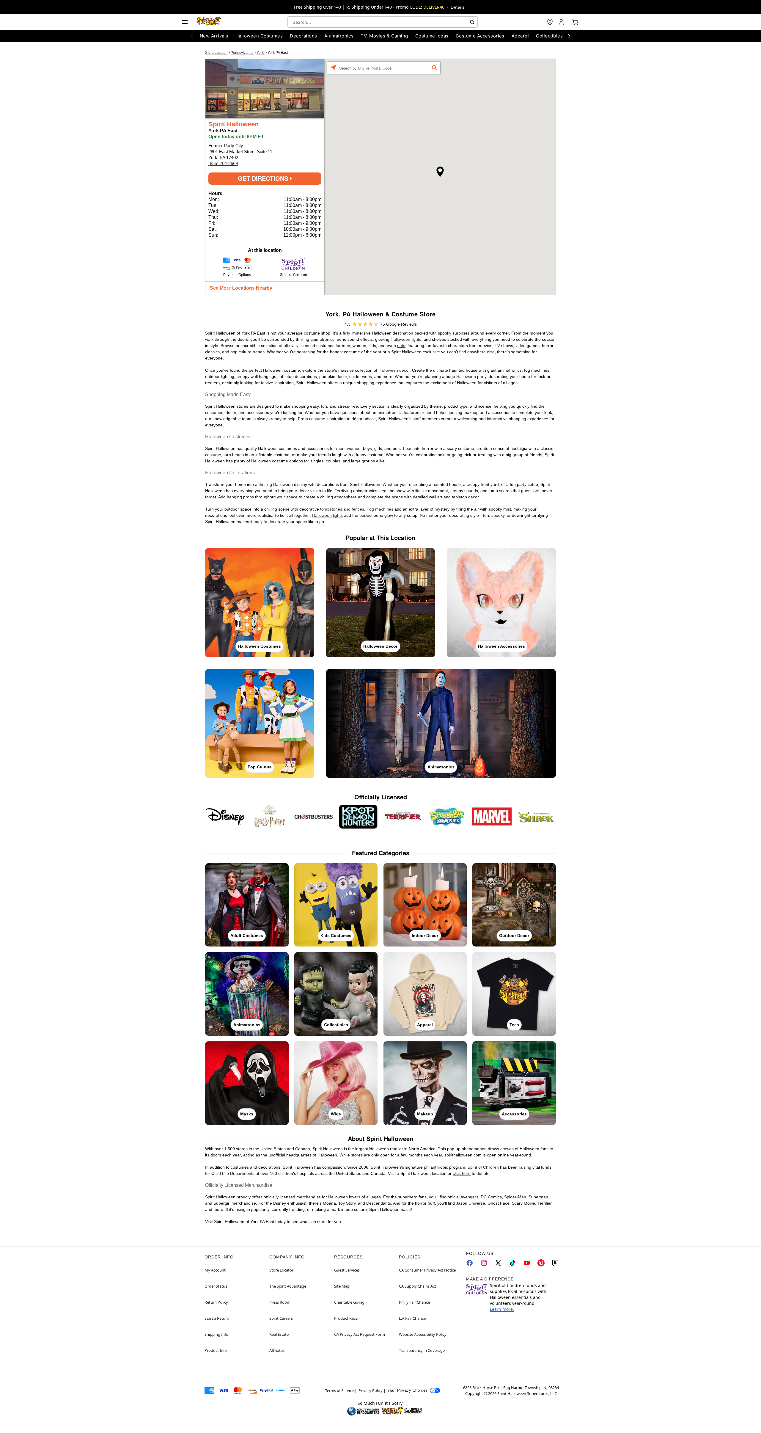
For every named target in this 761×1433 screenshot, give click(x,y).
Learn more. (502, 1309)
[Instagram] (484, 1263)
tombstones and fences (342, 509)
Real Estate (279, 1334)
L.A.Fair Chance (412, 1318)
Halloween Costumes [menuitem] (259, 36)
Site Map (342, 1286)
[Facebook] (469, 1263)
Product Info (216, 1350)
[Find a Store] (550, 22)
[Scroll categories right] (569, 36)
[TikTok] (512, 1263)
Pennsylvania (242, 53)
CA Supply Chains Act (417, 1286)
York (261, 53)
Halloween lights (406, 339)
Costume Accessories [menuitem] (480, 36)
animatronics (322, 339)
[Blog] (555, 1263)
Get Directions (264, 178)
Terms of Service (339, 1390)
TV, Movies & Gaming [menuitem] (384, 36)
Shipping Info (216, 1334)
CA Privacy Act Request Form (359, 1334)
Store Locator (216, 53)
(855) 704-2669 (223, 163)
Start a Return (217, 1318)
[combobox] (382, 22)
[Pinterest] (541, 1263)
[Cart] (575, 22)
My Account (215, 1270)
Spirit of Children (483, 1167)
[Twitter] (498, 1263)
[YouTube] (526, 1263)
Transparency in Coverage (422, 1350)
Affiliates (276, 1350)
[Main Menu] (185, 22)
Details (457, 7)
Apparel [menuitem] (520, 36)
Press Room (279, 1302)
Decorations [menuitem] (303, 36)
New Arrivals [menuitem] (214, 36)
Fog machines (380, 509)
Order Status (216, 1286)
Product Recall (346, 1318)
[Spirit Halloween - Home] (209, 22)
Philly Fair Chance (414, 1302)
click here (462, 1173)
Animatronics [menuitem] (339, 36)
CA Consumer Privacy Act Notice (427, 1270)
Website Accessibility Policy (422, 1334)
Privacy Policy (371, 1390)
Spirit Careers (281, 1318)
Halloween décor (394, 370)
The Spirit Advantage (287, 1286)
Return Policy (216, 1302)
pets (401, 345)
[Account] (561, 22)
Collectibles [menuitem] (549, 36)
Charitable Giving (349, 1302)
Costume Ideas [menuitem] (432, 36)
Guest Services (347, 1270)
